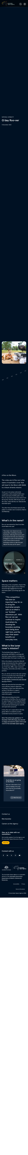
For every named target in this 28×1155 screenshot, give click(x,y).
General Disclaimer (20, 889)
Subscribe (5, 842)
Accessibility (16, 884)
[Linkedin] (8, 855)
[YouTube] (20, 855)
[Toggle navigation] (24, 4)
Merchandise (6, 819)
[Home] (8, 3)
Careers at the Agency (10, 824)
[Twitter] (12, 855)
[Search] (20, 4)
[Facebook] (4, 855)
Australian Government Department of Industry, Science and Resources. (12, 878)
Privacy (23, 884)
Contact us (6, 814)
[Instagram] (16, 855)
